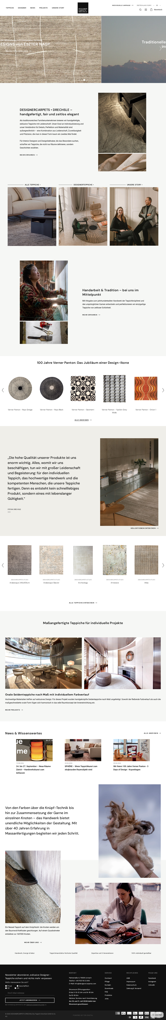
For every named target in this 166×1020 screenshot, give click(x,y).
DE (8, 988)
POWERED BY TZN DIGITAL (83, 1015)
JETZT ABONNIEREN (28, 1000)
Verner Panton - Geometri (83, 409)
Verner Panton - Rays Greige (20, 409)
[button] (10, 8)
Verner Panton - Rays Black (51, 409)
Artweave (83, 583)
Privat (9, 986)
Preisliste (108, 995)
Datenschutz (131, 985)
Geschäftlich (24, 986)
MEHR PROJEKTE (12, 710)
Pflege (107, 982)
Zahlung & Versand (134, 988)
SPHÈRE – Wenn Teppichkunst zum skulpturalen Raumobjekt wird (81, 768)
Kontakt (108, 985)
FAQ (106, 992)
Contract (108, 978)
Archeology (51, 583)
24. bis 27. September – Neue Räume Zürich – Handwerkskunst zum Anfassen (33, 769)
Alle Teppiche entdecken (81, 603)
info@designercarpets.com (85, 984)
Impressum (131, 982)
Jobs (107, 999)
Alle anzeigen (82, 420)
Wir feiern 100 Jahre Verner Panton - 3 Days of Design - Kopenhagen (130, 768)
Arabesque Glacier (20, 583)
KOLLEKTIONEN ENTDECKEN (143, 528)
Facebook (152, 978)
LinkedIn (151, 985)
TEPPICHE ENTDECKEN (81, 53)
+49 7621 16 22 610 (83, 981)
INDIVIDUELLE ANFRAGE (121, 5)
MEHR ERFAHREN (27, 155)
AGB (128, 978)
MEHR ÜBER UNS (31, 942)
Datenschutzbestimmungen (35, 1005)
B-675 (146, 583)
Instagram (152, 982)
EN (18, 988)
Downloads (109, 988)
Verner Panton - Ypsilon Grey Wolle (114, 411)
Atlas (115, 583)
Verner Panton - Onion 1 (145, 409)
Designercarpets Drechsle (22, 1014)
